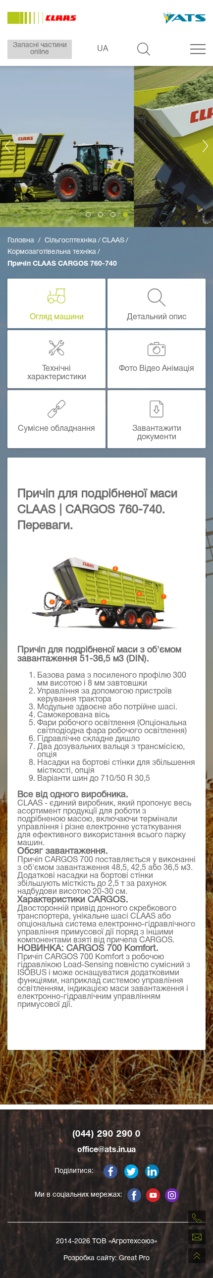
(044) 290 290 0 (106, 1134)
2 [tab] (100, 214)
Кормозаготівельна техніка (51, 252)
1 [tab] (88, 214)
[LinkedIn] (152, 1171)
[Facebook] (110, 1171)
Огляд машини (57, 317)
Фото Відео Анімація (156, 368)
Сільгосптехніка (71, 240)
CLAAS (113, 240)
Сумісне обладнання (56, 428)
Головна (20, 240)
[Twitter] (131, 1171)
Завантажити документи (156, 433)
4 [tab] (125, 214)
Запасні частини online (40, 49)
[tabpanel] (106, 145)
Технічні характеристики (56, 373)
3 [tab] (112, 214)
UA (102, 49)
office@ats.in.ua (106, 1150)
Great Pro (134, 1258)
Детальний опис (157, 317)
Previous (7, 145)
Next (205, 145)
